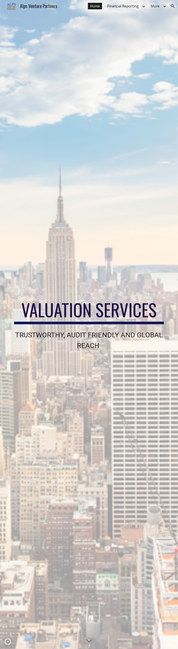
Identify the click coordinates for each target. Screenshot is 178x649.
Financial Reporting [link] (123, 6)
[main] (89, 324)
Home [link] (95, 6)
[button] (173, 6)
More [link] (155, 6)
